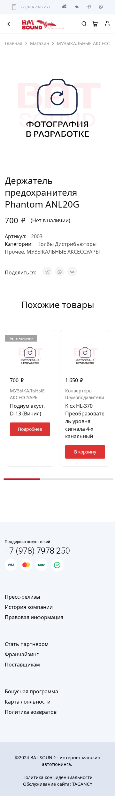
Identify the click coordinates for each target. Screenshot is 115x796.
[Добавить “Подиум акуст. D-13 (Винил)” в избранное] (50, 337)
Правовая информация (34, 617)
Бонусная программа (31, 691)
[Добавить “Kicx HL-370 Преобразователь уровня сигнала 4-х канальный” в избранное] (105, 337)
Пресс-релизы (22, 596)
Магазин (39, 43)
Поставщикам (22, 664)
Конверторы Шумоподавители (84, 394)
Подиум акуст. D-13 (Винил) (27, 409)
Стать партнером (27, 644)
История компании (29, 607)
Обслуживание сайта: (57, 784)
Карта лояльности (27, 701)
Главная (13, 43)
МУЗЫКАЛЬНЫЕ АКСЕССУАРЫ (63, 251)
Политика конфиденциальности (57, 777)
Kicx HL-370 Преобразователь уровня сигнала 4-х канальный (84, 421)
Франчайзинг (22, 654)
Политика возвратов (31, 711)
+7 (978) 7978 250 (35, 6)
